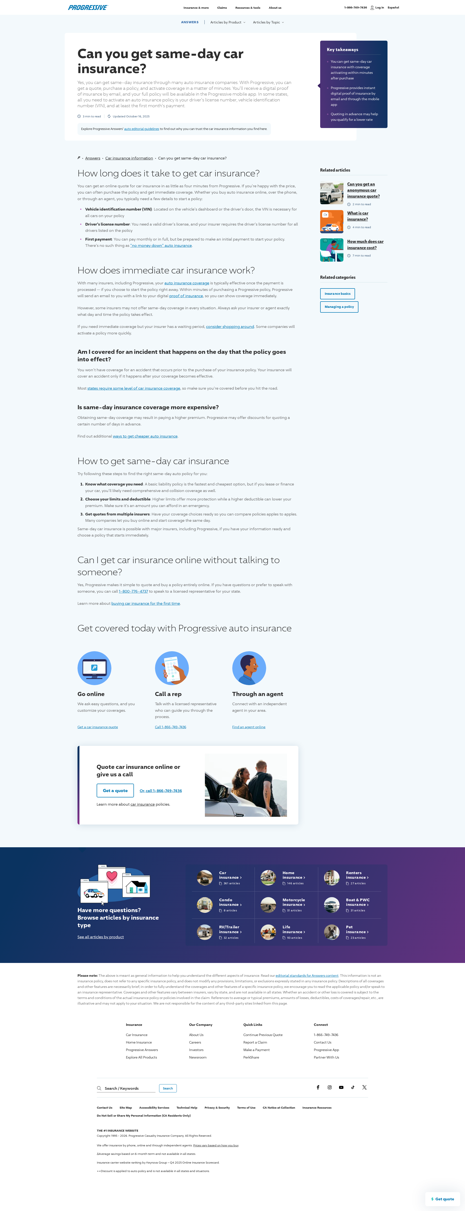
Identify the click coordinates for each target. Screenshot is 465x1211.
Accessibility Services (154, 1107)
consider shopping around (230, 326)
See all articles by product (101, 937)
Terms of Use (246, 1107)
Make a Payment (256, 1050)
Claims (222, 7)
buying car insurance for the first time (145, 603)
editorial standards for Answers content (307, 975)
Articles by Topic (267, 22)
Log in (379, 7)
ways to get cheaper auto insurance (145, 436)
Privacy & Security (217, 1107)
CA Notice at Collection (279, 1107)
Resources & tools (247, 7)
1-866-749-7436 (355, 9)
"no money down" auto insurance (161, 245)
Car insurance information (129, 158)
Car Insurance (136, 1035)
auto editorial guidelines (141, 129)
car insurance (143, 804)
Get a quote (115, 790)
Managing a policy (339, 307)
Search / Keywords (122, 1088)
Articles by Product (226, 22)
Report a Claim (255, 1042)
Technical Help (187, 1107)
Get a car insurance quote (98, 727)
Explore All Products (141, 1057)
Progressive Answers (142, 1050)
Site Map (126, 1107)
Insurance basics (337, 293)
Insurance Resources (317, 1107)
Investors (196, 1050)
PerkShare (251, 1057)
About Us (196, 1035)
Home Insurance (139, 1042)
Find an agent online (248, 727)
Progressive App (326, 1050)
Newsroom (198, 1057)
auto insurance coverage (186, 283)
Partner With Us (326, 1057)
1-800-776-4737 (133, 591)
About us (275, 7)
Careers (195, 1042)
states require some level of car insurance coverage (133, 388)
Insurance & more (196, 7)
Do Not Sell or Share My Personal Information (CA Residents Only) (144, 1115)
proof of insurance (186, 296)
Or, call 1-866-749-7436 (161, 790)
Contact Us (322, 1042)
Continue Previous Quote (263, 1035)
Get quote (444, 1198)
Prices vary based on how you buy (215, 1145)
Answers (190, 22)
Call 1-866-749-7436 (170, 727)
